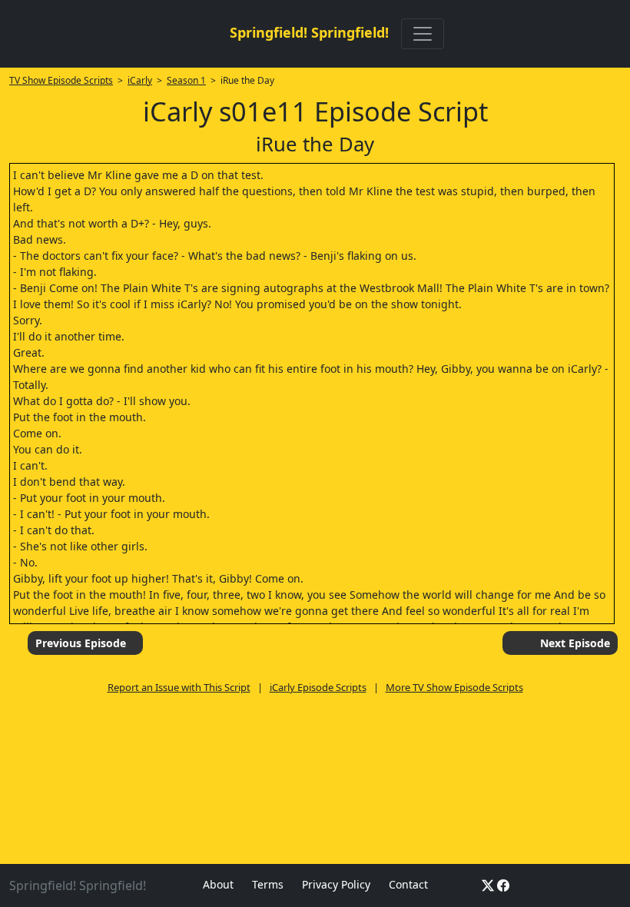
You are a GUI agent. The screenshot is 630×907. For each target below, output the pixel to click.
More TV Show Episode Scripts (454, 687)
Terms (268, 884)
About (218, 884)
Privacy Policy (336, 884)
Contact (408, 884)
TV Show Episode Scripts (61, 80)
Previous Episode (80, 643)
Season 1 (186, 80)
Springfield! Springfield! (309, 32)
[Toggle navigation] (422, 33)
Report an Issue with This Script (179, 687)
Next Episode (575, 643)
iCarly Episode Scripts (318, 687)
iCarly (140, 80)
